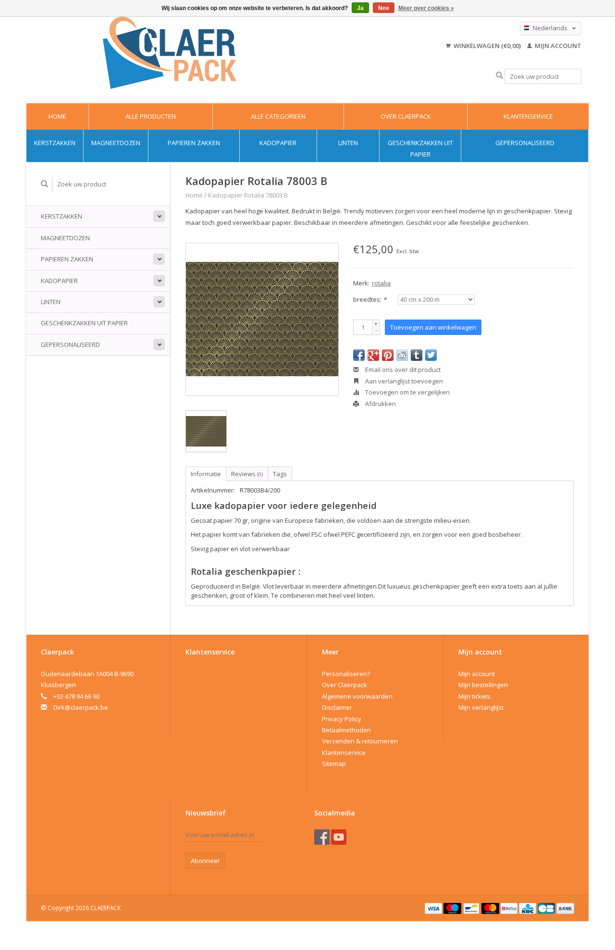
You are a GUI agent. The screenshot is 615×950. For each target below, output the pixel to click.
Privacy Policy (341, 719)
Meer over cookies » (426, 8)
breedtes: (369, 299)
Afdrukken (380, 403)
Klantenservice (528, 116)
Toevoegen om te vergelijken (407, 392)
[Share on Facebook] (359, 355)
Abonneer (205, 860)
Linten (348, 142)
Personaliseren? (346, 673)
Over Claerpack (406, 116)
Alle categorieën (278, 116)
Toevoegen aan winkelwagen (433, 327)
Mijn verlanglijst (481, 707)
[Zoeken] (499, 75)
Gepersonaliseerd (524, 142)
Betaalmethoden (346, 730)
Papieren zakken (194, 142)
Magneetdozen (115, 142)
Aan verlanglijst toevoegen (403, 381)
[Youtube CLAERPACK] (338, 837)
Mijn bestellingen (483, 684)
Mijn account (557, 45)
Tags (280, 473)
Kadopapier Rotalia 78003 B (248, 195)
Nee (383, 8)
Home (57, 116)
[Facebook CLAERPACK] (322, 837)
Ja (360, 8)
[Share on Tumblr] (416, 355)
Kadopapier (277, 142)
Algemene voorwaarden (357, 696)
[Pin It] (388, 355)
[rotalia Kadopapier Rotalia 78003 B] (262, 319)
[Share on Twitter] (431, 355)
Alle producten (150, 116)
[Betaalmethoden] (434, 907)
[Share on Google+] (373, 355)
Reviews (247, 473)
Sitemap (334, 763)
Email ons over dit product (402, 369)
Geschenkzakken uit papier (420, 148)
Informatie (206, 473)
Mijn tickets (474, 696)
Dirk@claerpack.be (80, 707)
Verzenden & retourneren (360, 741)
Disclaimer (337, 707)
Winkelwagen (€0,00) (487, 45)
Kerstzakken (54, 142)
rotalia (381, 283)
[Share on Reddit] (402, 355)
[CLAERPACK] (170, 53)
